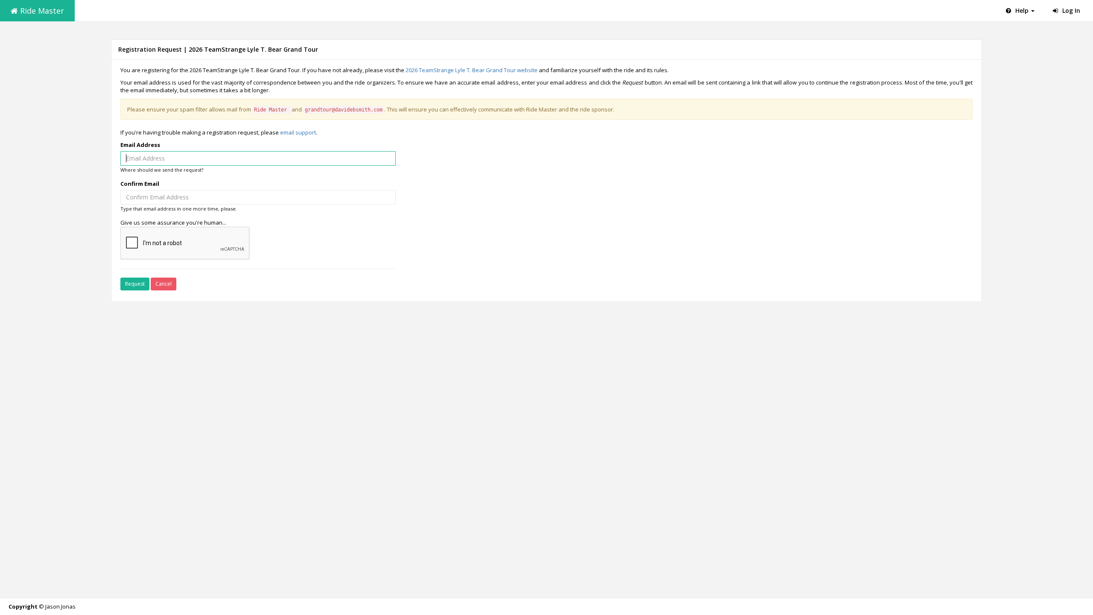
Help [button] (1022, 10)
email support (298, 132)
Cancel (163, 283)
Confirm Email (139, 183)
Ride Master (41, 11)
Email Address (140, 145)
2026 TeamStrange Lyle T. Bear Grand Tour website (472, 70)
